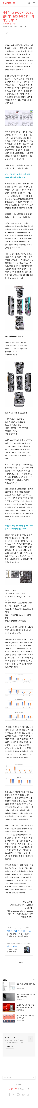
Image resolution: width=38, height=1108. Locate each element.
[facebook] (9, 1094)
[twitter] (13, 1094)
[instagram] (18, 1094)
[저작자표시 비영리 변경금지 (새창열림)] (28, 962)
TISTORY (19, 1085)
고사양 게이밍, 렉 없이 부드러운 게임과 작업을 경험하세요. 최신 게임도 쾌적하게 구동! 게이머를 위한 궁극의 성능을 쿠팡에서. (19, 935)
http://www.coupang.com (15, 928)
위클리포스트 (9, 3)
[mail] (28, 1094)
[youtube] (23, 1094)
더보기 (33, 979)
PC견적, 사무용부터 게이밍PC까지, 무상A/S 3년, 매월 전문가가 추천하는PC (12, 950)
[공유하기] (11, 962)
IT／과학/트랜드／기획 (9, 24)
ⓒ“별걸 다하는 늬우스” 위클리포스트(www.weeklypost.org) (15, 1041)
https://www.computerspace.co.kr (17, 943)
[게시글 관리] (13, 962)
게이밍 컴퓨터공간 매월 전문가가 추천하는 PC (12, 946)
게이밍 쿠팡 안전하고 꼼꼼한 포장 (18, 931)
